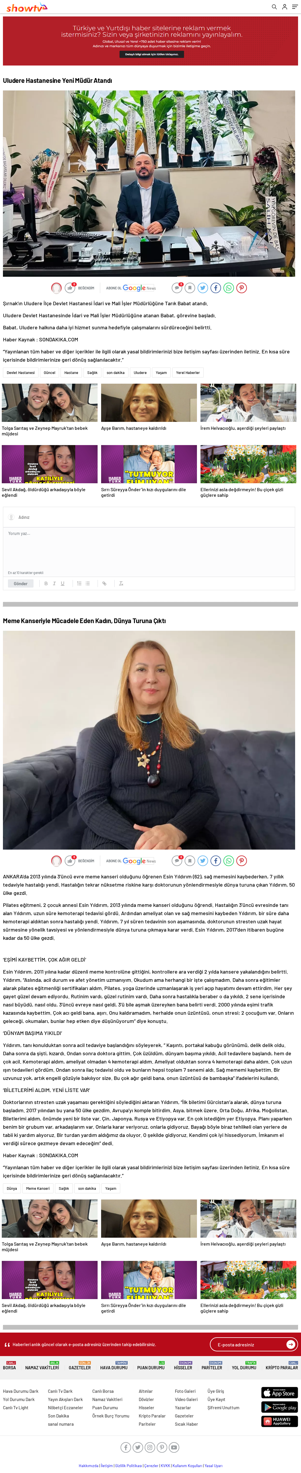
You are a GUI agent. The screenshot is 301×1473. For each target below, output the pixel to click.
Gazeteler (80, 1365)
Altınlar (146, 1391)
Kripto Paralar (282, 1365)
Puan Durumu (151, 1365)
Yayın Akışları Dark (65, 1399)
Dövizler (146, 1399)
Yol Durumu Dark (19, 1399)
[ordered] (79, 583)
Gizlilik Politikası (128, 1465)
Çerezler (151, 1465)
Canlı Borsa (103, 1391)
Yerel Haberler (188, 372)
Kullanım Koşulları (187, 1465)
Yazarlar (183, 1407)
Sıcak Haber (186, 1424)
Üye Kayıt (216, 1399)
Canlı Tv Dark (60, 1391)
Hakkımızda (88, 1465)
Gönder (21, 583)
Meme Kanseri (38, 1188)
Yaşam (161, 372)
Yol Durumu (244, 1365)
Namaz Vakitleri (42, 1365)
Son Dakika (58, 1415)
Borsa (9, 1365)
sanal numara (61, 1424)
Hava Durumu (114, 1365)
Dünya (12, 1188)
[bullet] (87, 583)
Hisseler (183, 1365)
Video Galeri (186, 1399)
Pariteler (212, 1365)
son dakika (116, 372)
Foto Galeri (185, 1391)
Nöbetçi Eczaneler (65, 1407)
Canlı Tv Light (16, 1407)
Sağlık (92, 372)
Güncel (49, 372)
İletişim (107, 1465)
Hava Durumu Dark (21, 1391)
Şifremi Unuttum (223, 1407)
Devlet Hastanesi (21, 372)
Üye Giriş (216, 1391)
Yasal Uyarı (214, 1465)
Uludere (140, 372)
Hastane (71, 372)
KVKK (165, 1465)
